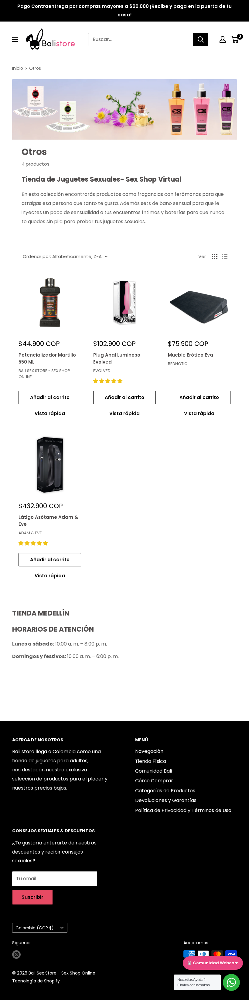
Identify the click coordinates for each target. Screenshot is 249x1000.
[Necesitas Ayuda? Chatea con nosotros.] (231, 982)
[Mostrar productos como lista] (224, 256)
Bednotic (177, 364)
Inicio (17, 68)
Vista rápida (50, 413)
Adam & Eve (30, 533)
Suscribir (32, 897)
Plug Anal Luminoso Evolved (116, 358)
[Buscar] (200, 39)
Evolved (102, 371)
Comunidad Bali (153, 770)
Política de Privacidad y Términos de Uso (183, 810)
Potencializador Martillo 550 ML (47, 358)
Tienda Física (150, 761)
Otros (35, 68)
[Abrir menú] (15, 39)
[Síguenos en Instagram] (16, 954)
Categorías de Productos (165, 790)
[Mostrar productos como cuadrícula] (214, 256)
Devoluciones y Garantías (165, 800)
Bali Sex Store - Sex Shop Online (44, 374)
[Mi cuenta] (223, 39)
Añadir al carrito (50, 397)
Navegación (149, 751)
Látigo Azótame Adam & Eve (48, 520)
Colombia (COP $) (34, 928)
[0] (235, 39)
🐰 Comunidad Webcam (213, 963)
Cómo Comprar (154, 780)
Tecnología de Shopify (36, 981)
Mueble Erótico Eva (190, 355)
